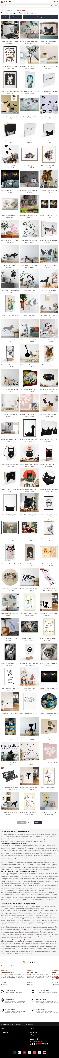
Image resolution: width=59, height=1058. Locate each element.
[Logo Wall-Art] (6, 2)
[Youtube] (34, 1035)
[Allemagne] (30, 1044)
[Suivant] (57, 977)
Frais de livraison (10, 990)
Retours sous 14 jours (42, 990)
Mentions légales (5, 1024)
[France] (32, 1044)
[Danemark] (39, 1044)
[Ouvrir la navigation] (2, 5)
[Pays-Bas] (37, 1044)
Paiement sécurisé (41, 1009)
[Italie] (34, 1044)
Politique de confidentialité (16, 1024)
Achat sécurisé (9, 999)
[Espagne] (43, 1044)
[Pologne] (47, 1044)
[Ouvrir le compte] (49, 2)
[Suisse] (41, 1044)
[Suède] (45, 1044)
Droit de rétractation (28, 1024)
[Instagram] (31, 1035)
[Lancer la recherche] (51, 5)
